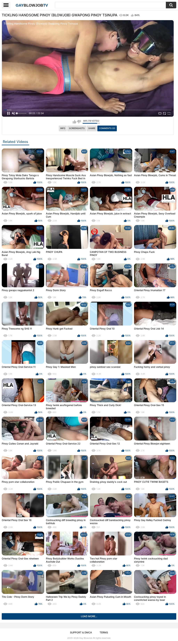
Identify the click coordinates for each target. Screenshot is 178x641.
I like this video (74, 121)
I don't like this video (79, 121)
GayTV (32, 5)
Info (62, 128)
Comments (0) (107, 128)
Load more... (89, 616)
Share (91, 128)
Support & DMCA (81, 632)
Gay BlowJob (85, 638)
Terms (104, 632)
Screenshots (77, 128)
